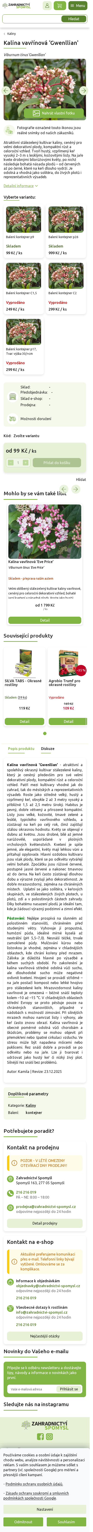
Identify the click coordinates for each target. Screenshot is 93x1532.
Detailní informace (19, 186)
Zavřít (13, 480)
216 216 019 (26, 1192)
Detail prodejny (45, 1223)
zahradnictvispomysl (49, 1436)
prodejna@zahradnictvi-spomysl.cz (46, 1207)
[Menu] (77, 5)
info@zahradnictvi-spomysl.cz (41, 1312)
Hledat (73, 19)
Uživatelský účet (47, 5)
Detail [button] (45, 620)
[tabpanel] (24, 686)
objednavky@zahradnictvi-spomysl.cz (48, 1286)
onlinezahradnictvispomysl (40, 1436)
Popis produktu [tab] (21, 749)
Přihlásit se (69, 1389)
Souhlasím (66, 1522)
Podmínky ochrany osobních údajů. (34, 1484)
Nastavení (45, 1509)
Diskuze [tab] (47, 749)
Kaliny (31, 1105)
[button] (44, 605)
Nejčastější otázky (45, 1336)
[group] (45, 564)
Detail (24, 721)
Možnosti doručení (36, 419)
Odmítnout (23, 1522)
